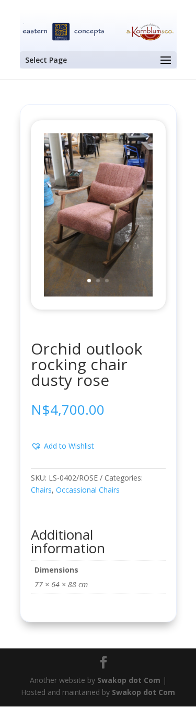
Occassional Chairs (88, 490)
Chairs (41, 490)
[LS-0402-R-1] (98, 294)
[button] (62, 446)
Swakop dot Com (128, 680)
